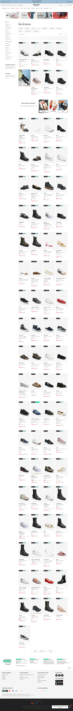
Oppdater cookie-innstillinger (45, 706)
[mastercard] (10, 691)
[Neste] (56, 2)
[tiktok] (62, 675)
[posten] (42, 691)
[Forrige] (17, 2)
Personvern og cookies (36, 706)
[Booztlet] (36, 5)
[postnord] (45, 691)
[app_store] (59, 684)
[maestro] (13, 691)
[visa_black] (6, 691)
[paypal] (22, 691)
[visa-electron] (16, 691)
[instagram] (59, 675)
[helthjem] (39, 691)
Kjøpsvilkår (24, 706)
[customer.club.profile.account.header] (65, 5)
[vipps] (19, 691)
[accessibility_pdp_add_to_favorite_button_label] (29, 60)
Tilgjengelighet (29, 706)
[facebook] (56, 675)
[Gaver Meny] (52, 8)
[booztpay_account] (3, 691)
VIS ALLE (69, 667)
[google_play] (59, 681)
